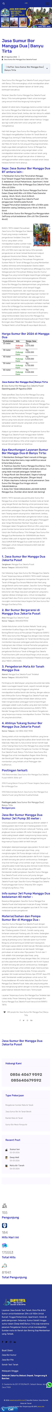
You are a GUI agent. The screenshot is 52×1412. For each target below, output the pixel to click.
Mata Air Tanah (15, 262)
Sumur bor (15, 1149)
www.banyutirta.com (17, 1400)
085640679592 (26, 1080)
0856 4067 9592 (26, 1074)
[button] (46, 3)
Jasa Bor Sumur (9, 1355)
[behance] (31, 1020)
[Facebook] (20, 1020)
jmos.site (41, 1406)
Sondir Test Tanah (10, 1364)
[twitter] (23, 1020)
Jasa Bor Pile (8, 1360)
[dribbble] (27, 1020)
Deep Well (26, 237)
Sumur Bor (10, 231)
